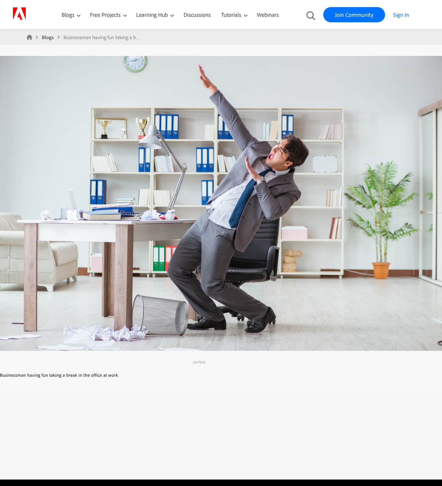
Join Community (354, 14)
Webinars (268, 14)
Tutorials (231, 14)
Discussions (197, 14)
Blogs (67, 14)
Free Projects (106, 14)
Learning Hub (153, 14)
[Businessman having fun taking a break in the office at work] (221, 349)
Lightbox (199, 362)
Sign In (401, 14)
